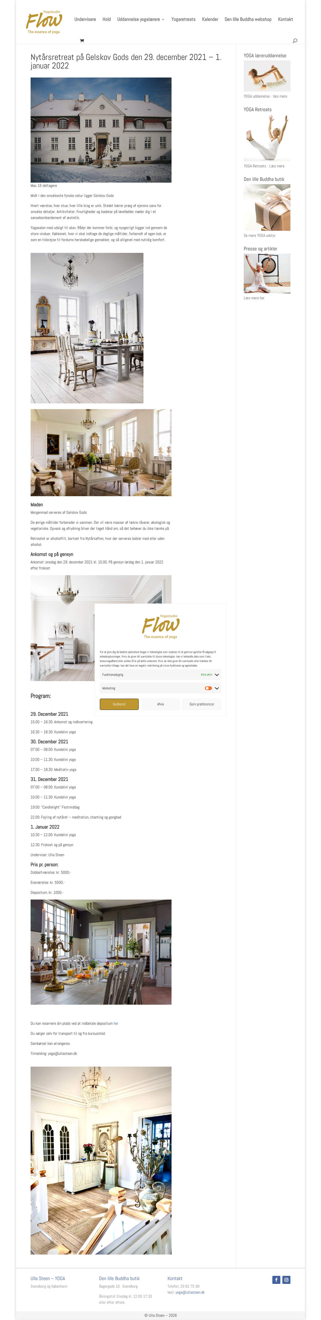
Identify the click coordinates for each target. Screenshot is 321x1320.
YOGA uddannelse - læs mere (265, 96)
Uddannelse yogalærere (138, 20)
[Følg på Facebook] (276, 1280)
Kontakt (285, 20)
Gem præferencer (202, 704)
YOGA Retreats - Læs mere (264, 166)
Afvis (160, 704)
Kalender (210, 20)
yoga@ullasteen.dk (190, 1292)
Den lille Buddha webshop (248, 20)
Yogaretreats (184, 20)
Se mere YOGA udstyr (260, 235)
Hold (107, 20)
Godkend (119, 704)
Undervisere (85, 20)
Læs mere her (254, 298)
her (115, 1023)
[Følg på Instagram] (286, 1280)
